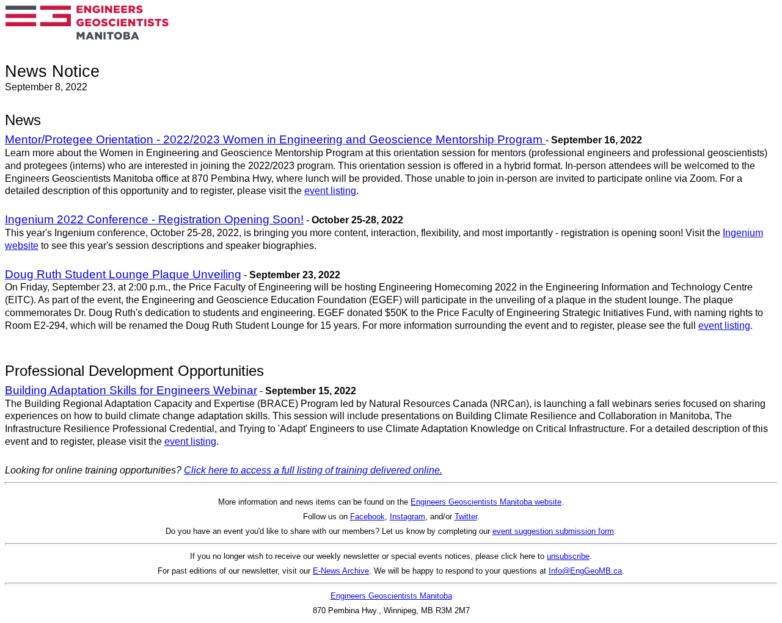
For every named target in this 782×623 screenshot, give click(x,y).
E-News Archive (341, 570)
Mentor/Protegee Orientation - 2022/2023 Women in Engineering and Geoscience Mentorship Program (275, 139)
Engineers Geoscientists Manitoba (391, 595)
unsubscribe (568, 556)
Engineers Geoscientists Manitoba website (486, 501)
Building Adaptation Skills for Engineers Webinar (131, 390)
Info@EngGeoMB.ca (585, 570)
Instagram (407, 516)
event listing (330, 190)
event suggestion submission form (553, 531)
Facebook (367, 516)
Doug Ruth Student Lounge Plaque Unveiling (123, 274)
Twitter (466, 516)
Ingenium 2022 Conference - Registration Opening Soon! (154, 219)
